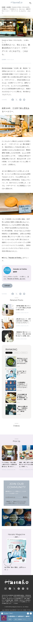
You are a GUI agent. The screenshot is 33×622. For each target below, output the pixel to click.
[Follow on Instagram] (5, 588)
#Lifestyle (7, 285)
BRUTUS (7, 610)
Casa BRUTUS (13, 610)
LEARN (9, 7)
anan (3, 610)
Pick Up (16, 441)
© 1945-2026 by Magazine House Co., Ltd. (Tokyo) (16, 606)
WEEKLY (16, 352)
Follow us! (16, 522)
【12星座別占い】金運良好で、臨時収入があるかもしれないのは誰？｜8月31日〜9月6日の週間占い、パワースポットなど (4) (19, 616)
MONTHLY (24, 352)
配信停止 (25, 497)
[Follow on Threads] (27, 588)
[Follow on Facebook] (10, 588)
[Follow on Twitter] (14, 588)
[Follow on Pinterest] (18, 588)
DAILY (8, 352)
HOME (3, 7)
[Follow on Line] (23, 588)
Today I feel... (9, 613)
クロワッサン (20, 610)
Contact (16, 603)
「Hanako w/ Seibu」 (15, 257)
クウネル (29, 610)
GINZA (24, 610)
